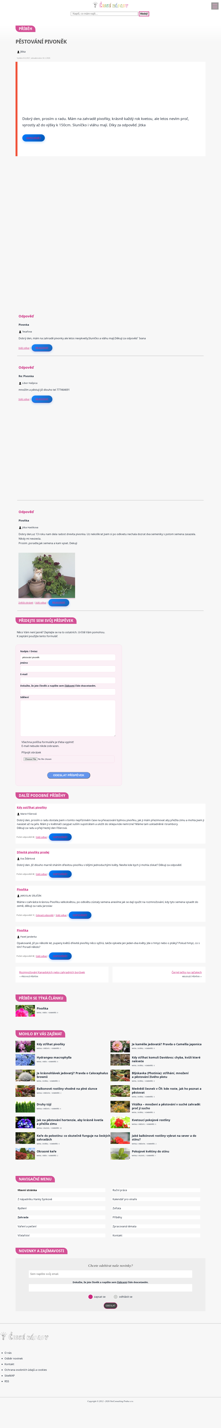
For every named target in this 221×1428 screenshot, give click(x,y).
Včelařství (23, 1235)
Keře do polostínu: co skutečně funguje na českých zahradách (73, 1137)
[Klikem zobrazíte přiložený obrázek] (46, 597)
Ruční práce (120, 1190)
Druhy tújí (44, 1104)
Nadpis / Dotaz (28, 651)
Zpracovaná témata (124, 1226)
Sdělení (24, 697)
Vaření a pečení (27, 1226)
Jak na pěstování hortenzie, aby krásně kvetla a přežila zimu (70, 1122)
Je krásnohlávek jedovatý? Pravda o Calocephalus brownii (72, 1075)
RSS (7, 1381)
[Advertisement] (111, 84)
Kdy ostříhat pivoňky (32, 807)
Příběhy (117, 1217)
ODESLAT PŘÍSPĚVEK (68, 775)
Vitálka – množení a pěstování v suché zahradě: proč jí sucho (166, 1106)
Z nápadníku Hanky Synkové (35, 1199)
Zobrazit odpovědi (45, 915)
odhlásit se (125, 1296)
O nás (8, 1353)
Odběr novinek (14, 1358)
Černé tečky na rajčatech (187, 972)
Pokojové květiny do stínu (150, 1151)
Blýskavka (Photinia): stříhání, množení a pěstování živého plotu (160, 1075)
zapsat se (99, 1296)
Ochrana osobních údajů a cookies (26, 1370)
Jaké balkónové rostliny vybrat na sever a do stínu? (164, 1137)
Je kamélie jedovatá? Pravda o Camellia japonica (167, 1044)
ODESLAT (110, 1305)
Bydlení (22, 1208)
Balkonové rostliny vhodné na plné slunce (67, 1089)
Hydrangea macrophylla (54, 1057)
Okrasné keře (46, 1151)
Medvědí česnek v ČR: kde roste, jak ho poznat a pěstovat (166, 1090)
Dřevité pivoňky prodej (33, 852)
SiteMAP (10, 1375)
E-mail (23, 674)
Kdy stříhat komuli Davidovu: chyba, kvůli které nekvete (166, 1059)
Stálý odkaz (23, 347)
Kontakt (117, 1235)
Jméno (24, 662)
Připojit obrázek (31, 752)
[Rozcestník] (215, 6)
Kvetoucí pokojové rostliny (151, 1120)
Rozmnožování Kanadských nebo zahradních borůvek (52, 972)
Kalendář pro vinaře (125, 1199)
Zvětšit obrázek (25, 602)
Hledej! (144, 14)
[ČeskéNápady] (110, 8)
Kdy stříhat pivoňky (51, 1044)
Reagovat (42, 348)
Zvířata (117, 1208)
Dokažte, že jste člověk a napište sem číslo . (58, 685)
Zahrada (23, 1217)
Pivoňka (22, 889)
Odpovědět (33, 138)
